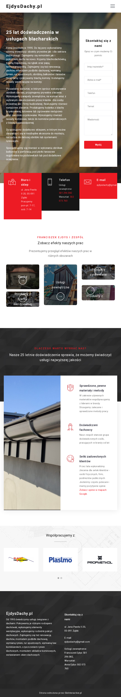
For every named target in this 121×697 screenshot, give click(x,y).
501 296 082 (65, 192)
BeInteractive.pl (73, 692)
